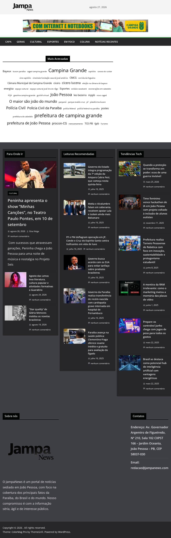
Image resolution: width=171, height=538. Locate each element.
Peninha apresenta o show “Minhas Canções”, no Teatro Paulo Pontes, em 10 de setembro (30, 212)
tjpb (97, 123)
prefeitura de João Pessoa (28, 123)
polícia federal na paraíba (88, 108)
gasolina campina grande (24, 95)
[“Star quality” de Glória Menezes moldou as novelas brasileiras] (15, 319)
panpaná (62, 102)
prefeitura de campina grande (68, 115)
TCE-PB (89, 123)
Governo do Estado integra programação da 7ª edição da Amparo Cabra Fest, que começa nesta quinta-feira (100, 175)
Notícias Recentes (106, 41)
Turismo (104, 124)
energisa (9, 88)
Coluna (85, 41)
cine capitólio (25, 78)
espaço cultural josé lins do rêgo (44, 89)
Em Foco (69, 41)
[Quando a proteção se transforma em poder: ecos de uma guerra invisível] (129, 177)
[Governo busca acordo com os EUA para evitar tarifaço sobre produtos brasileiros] (74, 270)
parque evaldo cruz (76, 102)
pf (87, 102)
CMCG (73, 77)
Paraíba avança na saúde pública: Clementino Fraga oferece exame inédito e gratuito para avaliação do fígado (98, 343)
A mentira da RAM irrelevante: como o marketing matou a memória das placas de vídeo (155, 292)
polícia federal (69, 108)
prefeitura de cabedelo (23, 116)
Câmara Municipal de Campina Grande (30, 83)
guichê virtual (43, 95)
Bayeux (7, 71)
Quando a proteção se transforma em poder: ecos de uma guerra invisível (154, 170)
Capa (8, 41)
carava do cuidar (105, 71)
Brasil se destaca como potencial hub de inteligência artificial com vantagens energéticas (154, 368)
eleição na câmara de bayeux (94, 83)
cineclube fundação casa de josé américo (50, 78)
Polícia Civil (16, 107)
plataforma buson (98, 102)
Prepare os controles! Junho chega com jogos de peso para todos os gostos (154, 329)
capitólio (92, 71)
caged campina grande (37, 71)
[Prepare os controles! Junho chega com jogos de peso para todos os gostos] (129, 335)
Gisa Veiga (34, 231)
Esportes (53, 41)
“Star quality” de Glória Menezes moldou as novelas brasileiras (39, 314)
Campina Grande (67, 70)
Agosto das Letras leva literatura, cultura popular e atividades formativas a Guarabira (41, 282)
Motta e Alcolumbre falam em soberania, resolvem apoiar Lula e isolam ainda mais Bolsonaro (99, 210)
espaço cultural (21, 89)
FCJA (10, 95)
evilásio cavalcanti (79, 89)
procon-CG (59, 123)
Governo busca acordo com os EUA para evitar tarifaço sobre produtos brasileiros (98, 265)
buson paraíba (19, 71)
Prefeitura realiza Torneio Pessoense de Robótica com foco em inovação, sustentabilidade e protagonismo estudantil (154, 251)
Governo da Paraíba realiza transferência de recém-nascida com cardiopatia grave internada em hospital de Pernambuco (99, 302)
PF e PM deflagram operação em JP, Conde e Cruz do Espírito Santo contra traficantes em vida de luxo (87, 241)
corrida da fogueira (86, 78)
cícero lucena (71, 83)
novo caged (102, 95)
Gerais (21, 41)
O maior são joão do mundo (33, 101)
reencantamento (76, 124)
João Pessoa (61, 94)
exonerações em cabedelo (100, 89)
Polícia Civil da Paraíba (44, 108)
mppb (91, 95)
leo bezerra (80, 95)
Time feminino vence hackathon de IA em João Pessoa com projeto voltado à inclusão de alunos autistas (155, 208)
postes (105, 108)
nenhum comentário (19, 236)
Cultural (36, 41)
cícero (56, 83)
